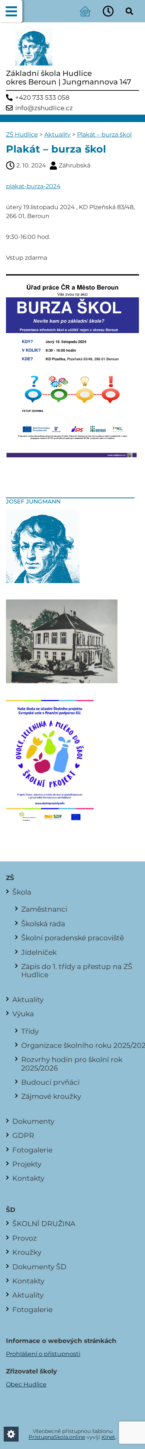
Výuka (23, 1013)
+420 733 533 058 (42, 97)
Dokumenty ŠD (39, 1266)
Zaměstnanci (44, 909)
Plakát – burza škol (104, 134)
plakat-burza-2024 (33, 186)
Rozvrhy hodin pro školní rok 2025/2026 (71, 1063)
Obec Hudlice (26, 1384)
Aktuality (57, 134)
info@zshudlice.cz (44, 108)
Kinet (108, 1437)
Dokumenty (33, 1121)
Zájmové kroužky (51, 1096)
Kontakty (28, 1178)
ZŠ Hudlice (22, 134)
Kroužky (26, 1252)
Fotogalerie (32, 1149)
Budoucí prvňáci (50, 1082)
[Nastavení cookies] (11, 1434)
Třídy (30, 1031)
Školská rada (43, 923)
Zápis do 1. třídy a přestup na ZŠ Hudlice (76, 970)
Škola (21, 891)
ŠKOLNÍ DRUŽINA (43, 1223)
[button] (11, 11)
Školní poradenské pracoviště (72, 937)
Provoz (24, 1238)
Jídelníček (39, 952)
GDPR (23, 1135)
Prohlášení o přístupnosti (43, 1353)
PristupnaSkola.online (57, 1437)
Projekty (26, 1163)
